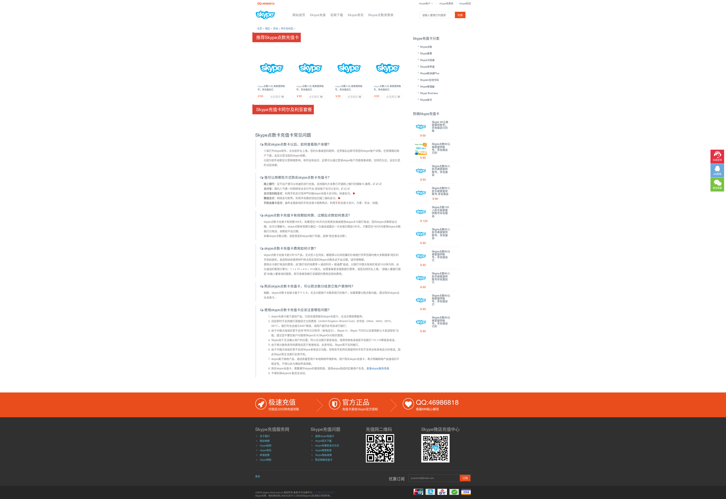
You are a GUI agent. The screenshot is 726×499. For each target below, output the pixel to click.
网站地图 (265, 440)
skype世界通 (427, 66)
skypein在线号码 (429, 80)
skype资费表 (446, 3)
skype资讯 (356, 15)
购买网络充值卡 (323, 459)
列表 (460, 15)
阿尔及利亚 (287, 28)
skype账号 (426, 99)
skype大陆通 (427, 60)
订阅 (465, 478)
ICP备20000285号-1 (324, 492)
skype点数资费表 (381, 15)
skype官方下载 (323, 440)
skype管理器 (427, 86)
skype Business (429, 93)
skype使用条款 (323, 450)
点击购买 (276, 96)
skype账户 (424, 3)
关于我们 (265, 436)
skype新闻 (465, 3)
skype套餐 (426, 53)
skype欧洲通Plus (429, 73)
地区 (267, 28)
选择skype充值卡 (324, 436)
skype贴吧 (265, 445)
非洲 (275, 28)
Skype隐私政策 (323, 455)
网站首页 (298, 15)
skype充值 (318, 15)
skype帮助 (265, 459)
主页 (259, 28)
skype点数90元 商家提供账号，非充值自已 (271, 88)
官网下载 (336, 15)
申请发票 (265, 455)
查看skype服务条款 (377, 368)
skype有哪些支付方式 (327, 445)
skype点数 (426, 46)
